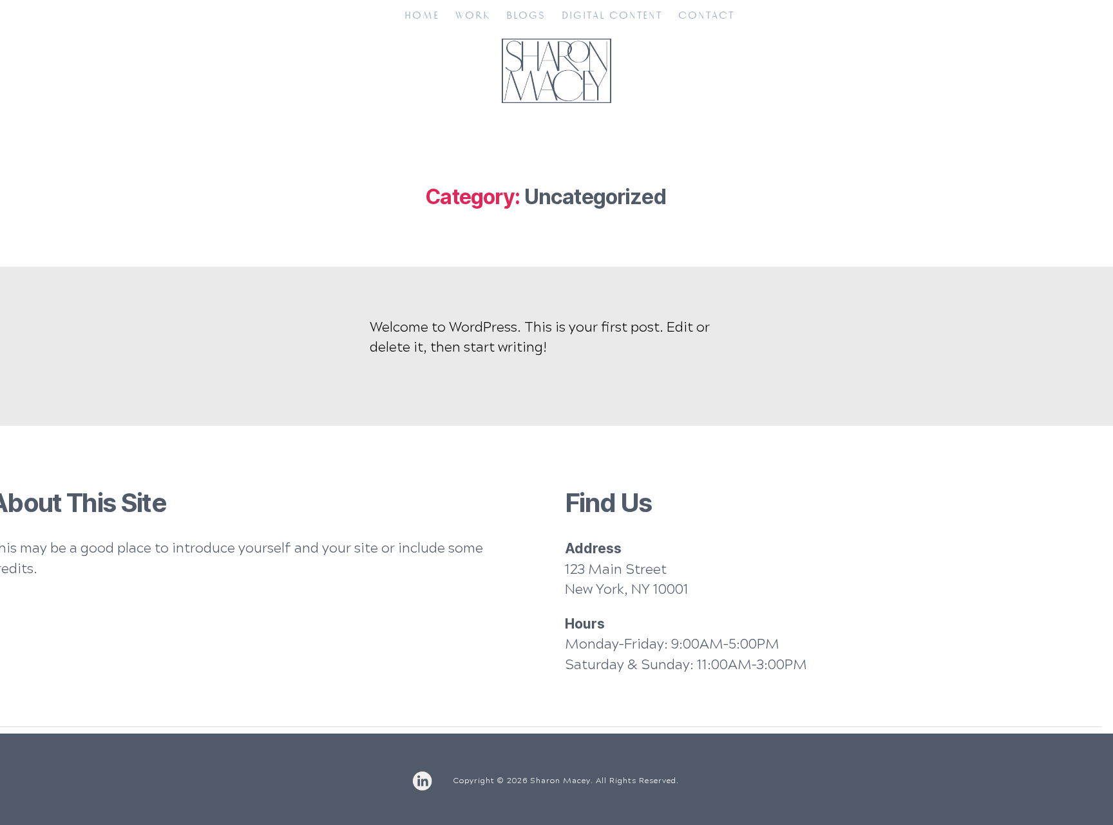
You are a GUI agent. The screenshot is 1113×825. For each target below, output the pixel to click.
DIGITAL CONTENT (612, 16)
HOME (421, 16)
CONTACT (706, 16)
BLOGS (526, 16)
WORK (472, 16)
